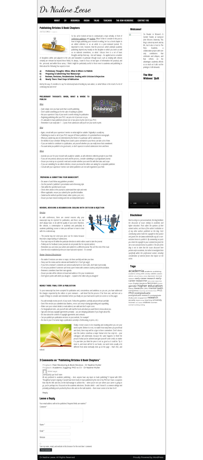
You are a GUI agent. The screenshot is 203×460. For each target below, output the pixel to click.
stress (142, 300)
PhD (131, 292)
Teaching (107, 20)
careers (153, 274)
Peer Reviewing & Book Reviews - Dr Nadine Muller (76, 365)
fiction (160, 283)
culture (145, 276)
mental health (156, 288)
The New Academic (124, 20)
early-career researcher (145, 279)
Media (86, 20)
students (92, 38)
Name (42, 424)
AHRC (143, 274)
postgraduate (142, 293)
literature (138, 288)
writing (142, 305)
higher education (150, 286)
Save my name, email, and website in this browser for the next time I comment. (66, 446)
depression (151, 276)
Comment (43, 406)
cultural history (138, 276)
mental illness (133, 291)
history (131, 288)
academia (136, 271)
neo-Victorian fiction (151, 291)
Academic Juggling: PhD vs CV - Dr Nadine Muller (76, 368)
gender (132, 286)
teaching (148, 300)
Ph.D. (159, 290)
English (130, 283)
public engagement (140, 298)
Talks (96, 20)
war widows (139, 302)
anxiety (147, 274)
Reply (45, 393)
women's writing (134, 305)
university (157, 300)
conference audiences (78, 38)
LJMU (145, 288)
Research (75, 20)
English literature (140, 283)
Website (42, 437)
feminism (152, 283)
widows (146, 302)
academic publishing (153, 271)
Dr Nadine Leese (65, 9)
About (57, 20)
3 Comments (54, 32)
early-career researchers (155, 281)
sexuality (131, 300)
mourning (142, 291)
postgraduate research (139, 295)
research (153, 297)
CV (65, 20)
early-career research (145, 278)
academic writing (134, 274)
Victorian (131, 302)
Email (42, 431)
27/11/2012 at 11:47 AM (52, 375)
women (154, 302)
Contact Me (143, 20)
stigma (138, 300)
